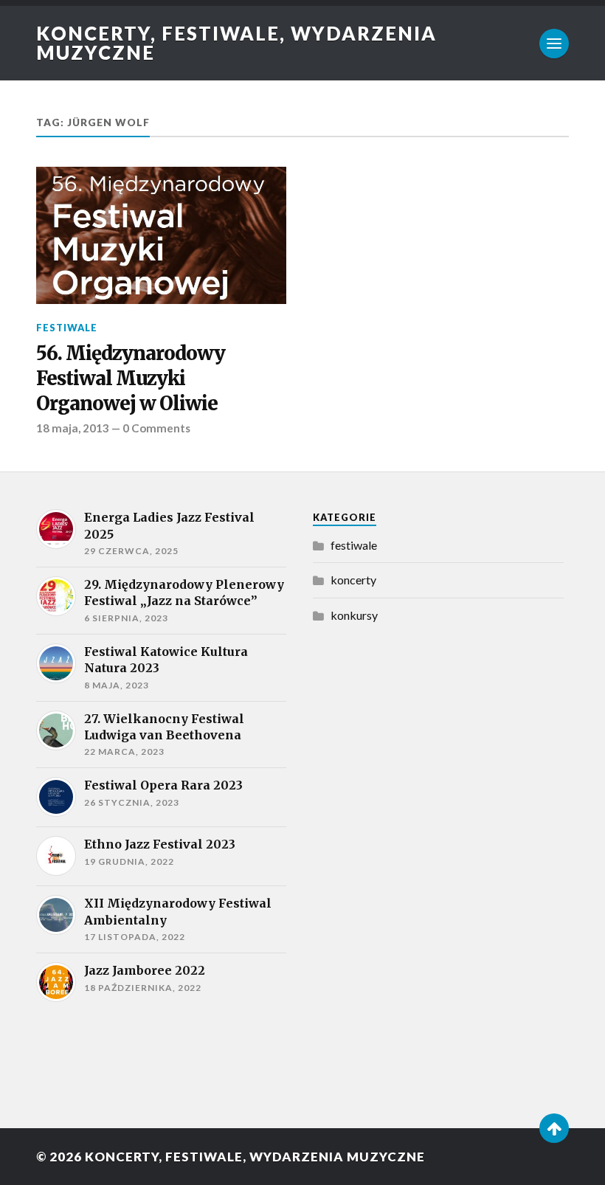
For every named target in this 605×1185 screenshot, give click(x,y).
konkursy (354, 615)
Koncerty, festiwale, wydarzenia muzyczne (236, 42)
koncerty (353, 580)
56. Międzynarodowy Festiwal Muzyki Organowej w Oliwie (130, 379)
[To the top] (554, 1128)
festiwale (66, 328)
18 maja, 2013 (72, 428)
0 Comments (156, 428)
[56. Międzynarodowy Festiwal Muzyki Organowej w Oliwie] (161, 235)
